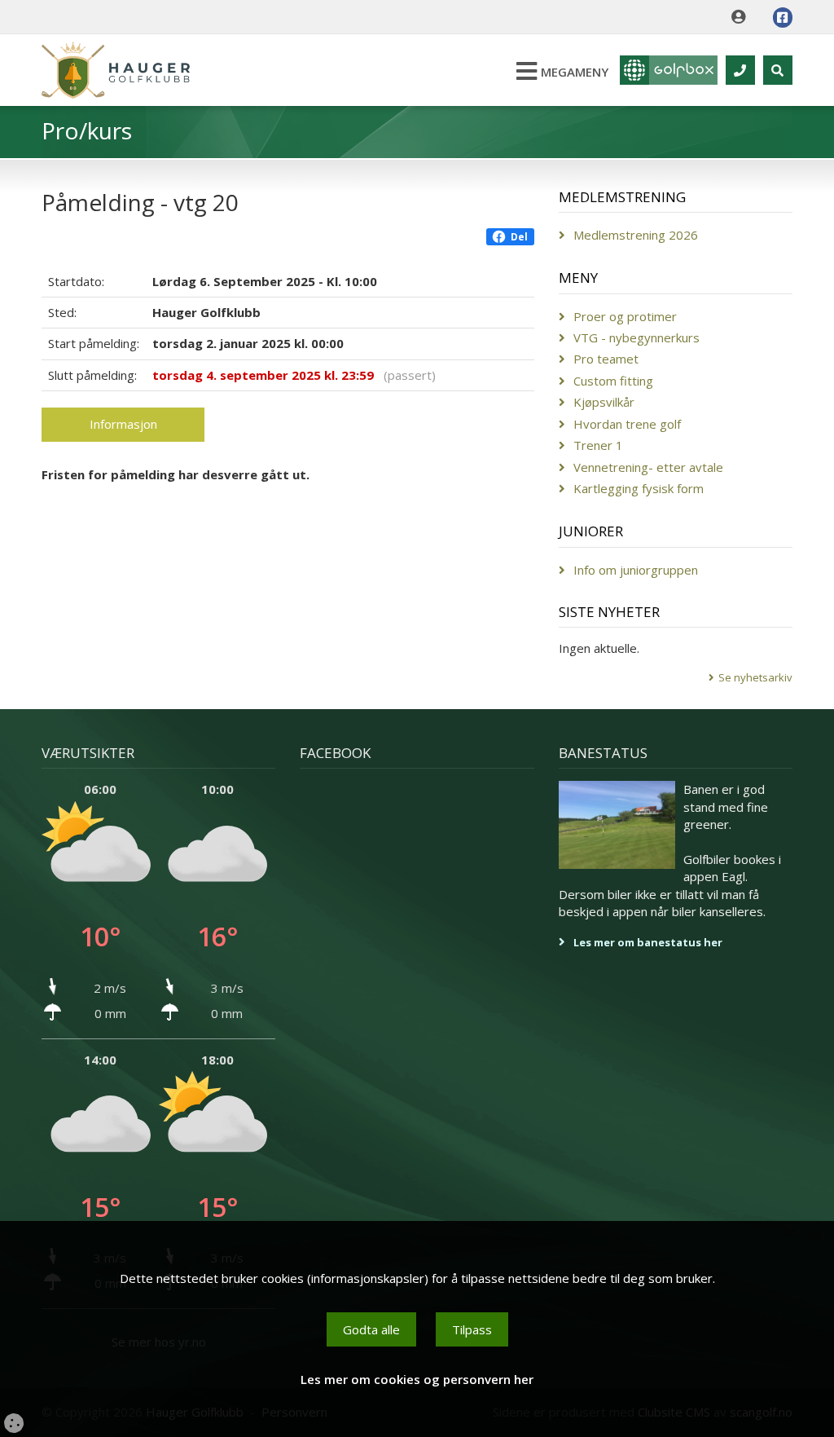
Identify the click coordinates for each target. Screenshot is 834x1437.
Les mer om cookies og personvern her (417, 1379)
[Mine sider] (742, 17)
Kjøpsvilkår (603, 402)
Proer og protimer (625, 316)
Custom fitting (613, 380)
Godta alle (371, 1329)
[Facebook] (782, 17)
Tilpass (472, 1329)
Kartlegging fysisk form (638, 488)
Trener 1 (598, 445)
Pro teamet (606, 358)
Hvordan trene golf (627, 424)
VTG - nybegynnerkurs (636, 337)
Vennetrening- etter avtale (648, 467)
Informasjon (123, 424)
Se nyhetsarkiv (755, 677)
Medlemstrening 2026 (635, 235)
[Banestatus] (617, 825)
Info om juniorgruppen (635, 570)
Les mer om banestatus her (647, 942)
